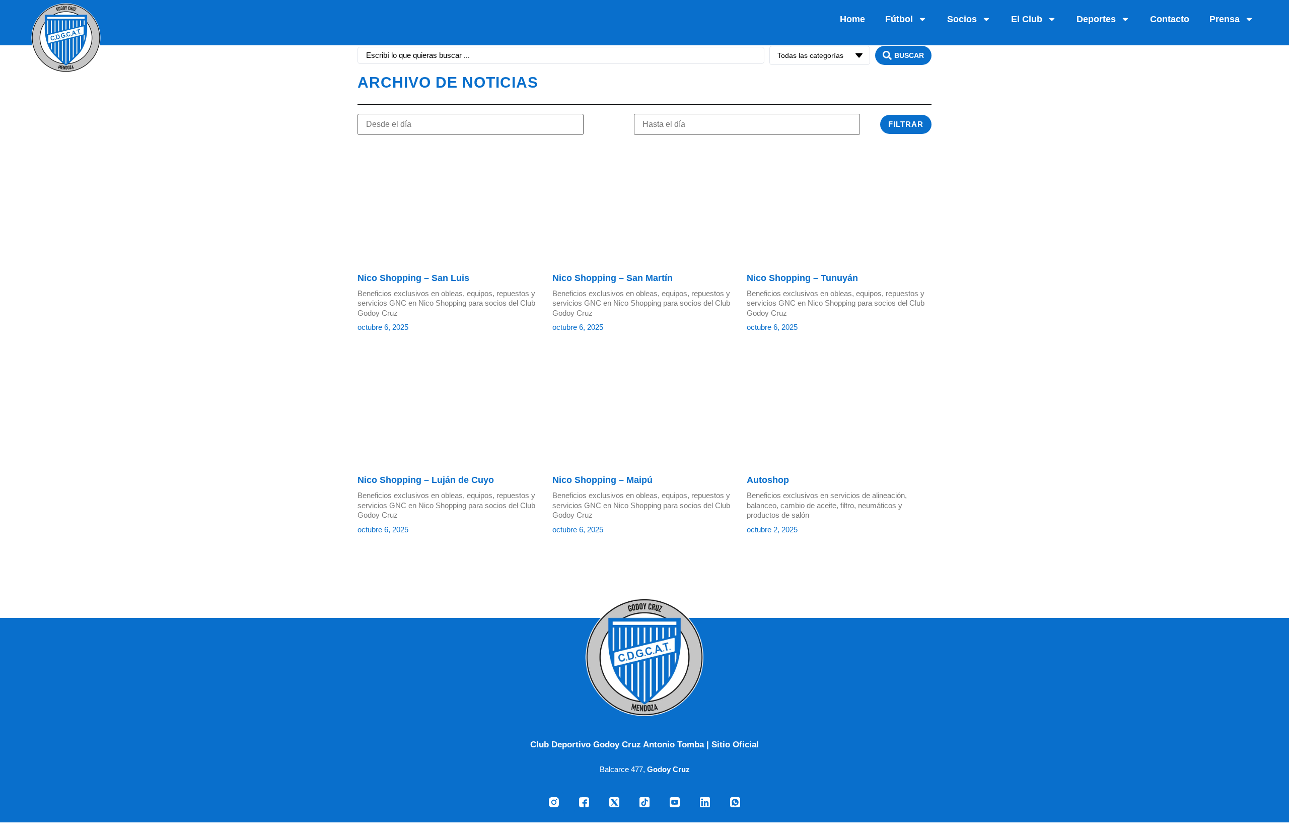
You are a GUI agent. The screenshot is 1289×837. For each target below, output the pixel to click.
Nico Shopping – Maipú (602, 480)
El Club (1026, 19)
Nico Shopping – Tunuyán (802, 278)
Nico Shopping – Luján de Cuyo (425, 480)
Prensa (1224, 19)
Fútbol (899, 19)
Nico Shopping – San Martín (612, 278)
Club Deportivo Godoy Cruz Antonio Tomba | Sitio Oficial (644, 744)
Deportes (1096, 19)
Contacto (1169, 19)
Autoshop (768, 480)
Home (852, 19)
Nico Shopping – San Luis (413, 278)
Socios (962, 19)
